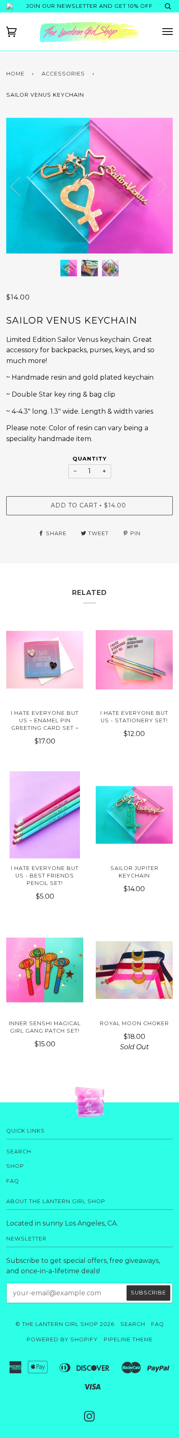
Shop (15, 1166)
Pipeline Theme (128, 1339)
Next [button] (172, 194)
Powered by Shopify (62, 1339)
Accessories (63, 74)
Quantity (89, 459)
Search (18, 1151)
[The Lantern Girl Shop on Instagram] (89, 1419)
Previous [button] (20, 185)
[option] (89, 185)
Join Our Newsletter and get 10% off (89, 6)
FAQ (12, 1181)
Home (15, 74)
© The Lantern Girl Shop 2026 (64, 1324)
